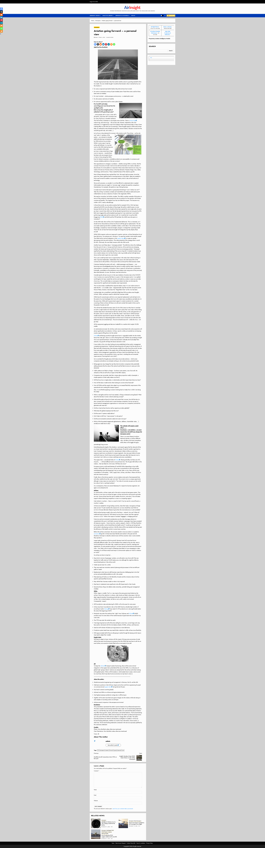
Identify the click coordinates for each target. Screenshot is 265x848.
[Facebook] (95, 44)
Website (96, 800)
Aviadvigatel (109, 830)
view (123, 750)
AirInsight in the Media (121, 15)
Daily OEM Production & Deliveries (167, 33)
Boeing (106, 609)
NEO (101, 217)
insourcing (132, 120)
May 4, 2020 (102, 37)
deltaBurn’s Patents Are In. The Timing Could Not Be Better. (109, 823)
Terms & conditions (140, 843)
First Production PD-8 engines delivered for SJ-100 (109, 836)
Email (95, 795)
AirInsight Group (94, 15)
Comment (96, 771)
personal (119, 750)
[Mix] (111, 44)
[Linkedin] (103, 44)
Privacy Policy (149, 843)
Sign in (133, 15)
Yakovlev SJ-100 (105, 833)
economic (96, 534)
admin (96, 37)
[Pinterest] (106, 44)
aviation (106, 750)
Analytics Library (107, 15)
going (115, 750)
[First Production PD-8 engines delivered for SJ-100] (95, 834)
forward (111, 750)
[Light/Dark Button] (162, 15)
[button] (165, 15)
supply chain (120, 238)
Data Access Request (120, 843)
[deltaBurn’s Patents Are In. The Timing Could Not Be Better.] (95, 823)
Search (152, 46)
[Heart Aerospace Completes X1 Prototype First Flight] (123, 823)
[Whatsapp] (114, 44)
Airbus (95, 336)
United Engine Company (107, 832)
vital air (102, 666)
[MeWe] (108, 44)
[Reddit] (100, 44)
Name (95, 789)
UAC (113, 830)
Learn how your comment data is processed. (122, 808)
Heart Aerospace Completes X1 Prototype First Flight (136, 823)
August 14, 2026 (106, 826)
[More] (1, 31)
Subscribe (172, 15)
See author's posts (112, 745)
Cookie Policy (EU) (131, 843)
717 (98, 750)
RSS (151, 57)
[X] (98, 44)
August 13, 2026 (133, 826)
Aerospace (96, 27)
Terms (113, 843)
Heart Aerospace (137, 821)
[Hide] (0, 33)
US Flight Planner (155, 26)
